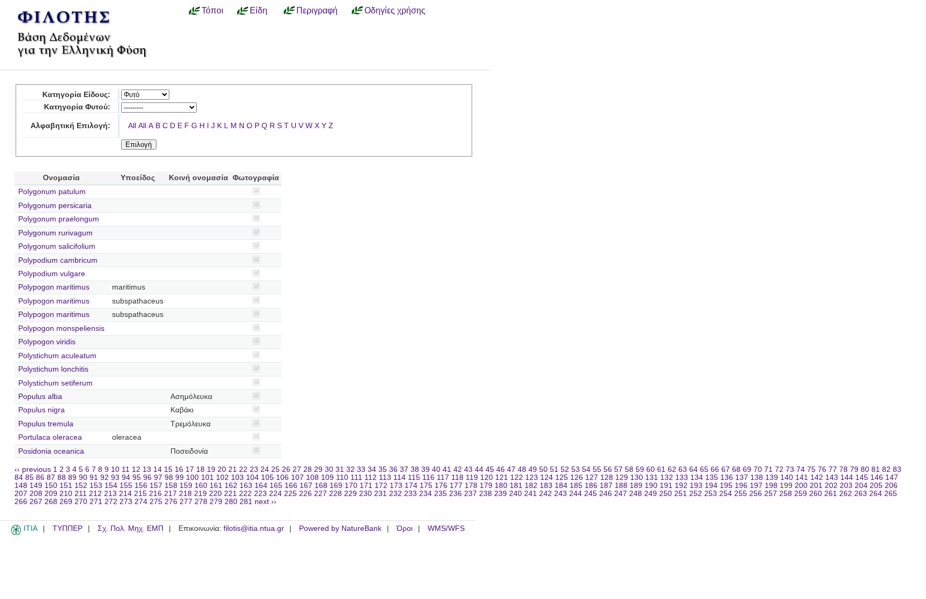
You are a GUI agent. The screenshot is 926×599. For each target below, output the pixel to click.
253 (710, 494)
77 (832, 469)
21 (232, 469)
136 (726, 478)
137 (741, 478)
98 (169, 478)
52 (565, 469)
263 (860, 494)
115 (414, 478)
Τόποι (212, 10)
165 (276, 486)
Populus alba (40, 397)
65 (704, 469)
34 (372, 469)
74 (800, 469)
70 (757, 469)
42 (457, 469)
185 (576, 486)
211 (80, 494)
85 (29, 478)
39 (425, 469)
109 (327, 478)
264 (875, 494)
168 (321, 486)
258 (785, 494)
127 (591, 478)
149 (35, 486)
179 (486, 486)
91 (93, 478)
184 (561, 486)
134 (696, 478)
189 (636, 486)
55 (597, 469)
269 (65, 502)
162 (231, 486)
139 (771, 478)
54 (586, 469)
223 (260, 494)
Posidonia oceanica (51, 451)
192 (681, 486)
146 (876, 478)
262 (845, 494)
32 (350, 469)
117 (443, 478)
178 (471, 486)
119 (472, 478)
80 (865, 469)
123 (531, 478)
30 (329, 469)
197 (756, 486)
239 (500, 494)
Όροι (405, 528)
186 (591, 486)
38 (414, 469)
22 (243, 469)
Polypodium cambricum (58, 260)
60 (650, 469)
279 (216, 502)
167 (306, 486)
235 (440, 494)
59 (640, 469)
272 (110, 502)
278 (201, 502)
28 (307, 469)
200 (801, 486)
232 (395, 494)
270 (80, 502)
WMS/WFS (446, 528)
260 (815, 494)
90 (83, 478)
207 (20, 494)
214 (125, 494)
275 (156, 502)
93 (115, 478)
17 (189, 469)
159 (186, 486)
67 (725, 469)
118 (457, 478)
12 (136, 469)
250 (665, 494)
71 (768, 469)
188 (621, 486)
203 (846, 486)
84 (18, 478)
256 (755, 494)
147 (891, 478)
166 (291, 486)
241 (530, 494)
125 (561, 478)
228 (335, 494)
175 (426, 486)
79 (854, 469)
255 (740, 494)
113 (385, 478)
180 (501, 486)
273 (126, 502)
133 (681, 478)
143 (831, 478)
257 (770, 494)
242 (545, 494)
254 (725, 494)
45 (490, 469)
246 (605, 494)
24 (264, 469)
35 (382, 469)
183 (546, 486)
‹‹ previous (32, 469)
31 (339, 469)
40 (436, 469)
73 (790, 469)
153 (95, 486)
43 (468, 469)
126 (576, 478)
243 (560, 494)
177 (456, 486)
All (132, 126)
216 (155, 494)
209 (50, 494)
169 (336, 486)
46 (500, 469)
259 (800, 494)
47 (511, 469)
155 (126, 486)
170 (351, 486)
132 (666, 478)
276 (171, 502)
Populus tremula (45, 424)
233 (410, 494)
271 (95, 502)
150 (50, 486)
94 (126, 478)
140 (786, 478)
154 (110, 486)
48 (522, 469)
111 (356, 478)
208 (35, 494)
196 (741, 486)
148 (20, 486)
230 (365, 494)
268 (50, 502)
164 (261, 486)
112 (370, 478)
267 (35, 502)
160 (201, 486)
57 (618, 469)
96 (147, 478)
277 (186, 502)
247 (620, 494)
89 (72, 478)
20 (222, 469)
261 (830, 494)
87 (51, 478)
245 (590, 494)
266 (20, 502)
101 (207, 478)
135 (711, 478)
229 (350, 494)
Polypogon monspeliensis (61, 328)
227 (320, 494)
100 (192, 478)
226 (305, 494)
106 (282, 478)
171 (366, 486)
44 (479, 469)
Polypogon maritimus (53, 287)
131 (651, 478)
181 (516, 486)
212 (95, 494)
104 (252, 478)
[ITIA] (16, 533)
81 (875, 469)
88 (61, 478)
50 (543, 469)
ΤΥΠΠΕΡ (68, 528)
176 (441, 486)
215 (140, 494)
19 (211, 469)
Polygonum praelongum (58, 219)
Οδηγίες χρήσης (394, 10)
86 (40, 478)
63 (682, 469)
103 (237, 478)
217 (170, 494)
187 (606, 486)
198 (771, 486)
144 (846, 478)
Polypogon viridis (47, 342)
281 (246, 502)
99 (179, 478)
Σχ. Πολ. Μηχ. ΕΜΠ (130, 528)
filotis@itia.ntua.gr (253, 528)
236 (455, 494)
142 (816, 478)
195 (726, 486)
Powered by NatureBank (340, 528)
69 (747, 469)
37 (404, 469)
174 (411, 486)
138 (756, 478)
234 (425, 494)
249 (650, 494)
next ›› (266, 502)
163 (246, 486)
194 (711, 486)
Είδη (258, 10)
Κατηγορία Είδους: (76, 95)
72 (779, 469)
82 (886, 469)
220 (215, 494)
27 (297, 469)
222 (245, 494)
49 (532, 469)
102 (222, 478)
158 (171, 486)
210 (65, 494)
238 (485, 494)
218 (185, 494)
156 (141, 486)
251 (680, 494)
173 (396, 486)
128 (606, 478)
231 (380, 494)
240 (515, 494)
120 (486, 478)
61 (661, 469)
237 (470, 494)
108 (312, 478)
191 (666, 486)
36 (393, 469)
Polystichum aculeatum (57, 356)
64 (693, 469)
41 (447, 469)
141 (801, 478)
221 (230, 494)
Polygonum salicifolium (56, 246)
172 (381, 486)
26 (286, 469)
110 (342, 478)
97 (158, 478)
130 (636, 478)
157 (156, 486)
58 (629, 469)
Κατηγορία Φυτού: (77, 107)
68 (736, 469)
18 (200, 469)
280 (231, 502)
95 (136, 478)
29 (318, 469)
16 (179, 469)
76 (822, 469)
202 (831, 486)
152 (80, 486)
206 (891, 486)
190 (651, 486)
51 (554, 469)
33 (361, 469)
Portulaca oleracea (50, 437)
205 (876, 486)
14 (157, 469)
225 (290, 494)
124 (546, 478)
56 (607, 469)
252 (695, 494)
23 (254, 469)
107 (297, 478)
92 (104, 478)
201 (816, 486)
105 (267, 478)
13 (147, 469)
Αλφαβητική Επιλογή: (70, 126)
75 (811, 469)
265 (890, 494)
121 (501, 478)
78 (843, 469)
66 (715, 469)
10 (115, 469)
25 (275, 469)
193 (696, 486)
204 (861, 486)
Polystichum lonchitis (53, 369)
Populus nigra (41, 410)
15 (168, 469)
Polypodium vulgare (51, 274)
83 (897, 469)
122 (516, 478)
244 (575, 494)
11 (126, 469)
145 (861, 478)
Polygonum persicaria (55, 206)
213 (110, 494)
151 (65, 486)
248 (635, 494)
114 (399, 478)
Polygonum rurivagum (55, 233)
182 (531, 486)
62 (672, 469)
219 (200, 494)
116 (428, 478)
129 (621, 478)
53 (575, 469)
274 (141, 502)
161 (216, 486)
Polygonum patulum (52, 192)
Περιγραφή (317, 10)
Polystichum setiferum (55, 383)
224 (275, 494)
